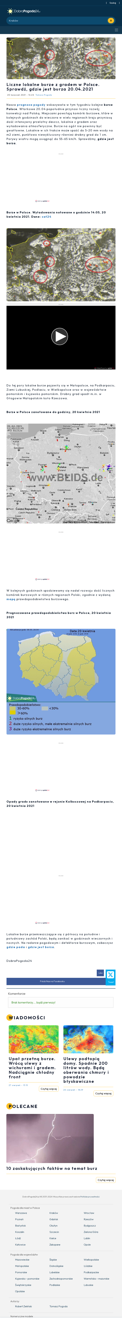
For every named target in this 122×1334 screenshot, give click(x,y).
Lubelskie (54, 1272)
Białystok (20, 1225)
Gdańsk (53, 1219)
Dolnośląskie (56, 1266)
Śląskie (53, 1259)
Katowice (20, 1244)
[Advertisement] (61, 177)
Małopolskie (22, 1266)
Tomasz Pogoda (58, 1306)
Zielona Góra (91, 1231)
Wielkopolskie (91, 1259)
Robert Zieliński (23, 1306)
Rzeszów (89, 1219)
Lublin (87, 1238)
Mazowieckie (22, 1259)
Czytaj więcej (49, 1088)
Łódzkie (88, 1266)
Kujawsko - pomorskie (27, 1278)
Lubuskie (88, 1285)
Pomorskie (21, 1272)
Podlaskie (54, 1285)
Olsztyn (53, 1225)
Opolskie (20, 1291)
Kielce (52, 1238)
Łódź (18, 1238)
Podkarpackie (91, 1272)
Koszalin (19, 1231)
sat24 (46, 216)
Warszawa (21, 1212)
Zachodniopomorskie (61, 1278)
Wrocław (89, 1212)
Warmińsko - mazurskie (96, 1278)
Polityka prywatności (90, 1196)
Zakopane (54, 1244)
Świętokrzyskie (23, 1285)
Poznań (19, 1219)
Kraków (53, 1212)
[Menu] (116, 30)
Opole (87, 1244)
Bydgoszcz (90, 1225)
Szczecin (54, 1231)
